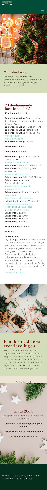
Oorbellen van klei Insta (17, 210)
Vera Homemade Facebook (19, 198)
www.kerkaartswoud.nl (16, 174)
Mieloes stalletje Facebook (18, 204)
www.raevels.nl (12, 136)
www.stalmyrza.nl (14, 139)
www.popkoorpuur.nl (15, 272)
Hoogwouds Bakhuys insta (18, 207)
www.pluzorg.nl (13, 189)
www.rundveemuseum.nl (17, 186)
